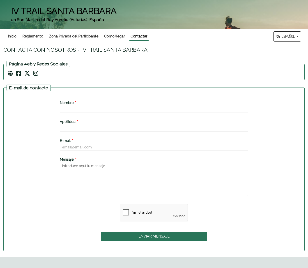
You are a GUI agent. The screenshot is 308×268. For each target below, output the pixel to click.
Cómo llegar (114, 36)
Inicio (12, 36)
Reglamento (32, 36)
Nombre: (68, 103)
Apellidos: (69, 122)
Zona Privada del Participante (74, 36)
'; (58, 17)
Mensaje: (68, 159)
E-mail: (67, 141)
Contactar (139, 36)
